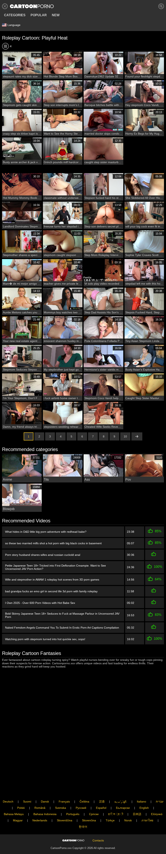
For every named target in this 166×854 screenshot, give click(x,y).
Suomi (27, 801)
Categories (15, 15)
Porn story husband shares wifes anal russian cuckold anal (42, 554)
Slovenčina (89, 820)
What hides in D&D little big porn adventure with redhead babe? (45, 531)
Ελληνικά (156, 814)
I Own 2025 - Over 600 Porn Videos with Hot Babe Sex (40, 602)
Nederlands (39, 820)
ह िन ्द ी (115, 814)
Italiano (141, 801)
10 (125, 436)
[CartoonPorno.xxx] (32, 6)
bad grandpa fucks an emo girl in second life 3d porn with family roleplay (51, 591)
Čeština (84, 801)
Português (72, 814)
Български (123, 807)
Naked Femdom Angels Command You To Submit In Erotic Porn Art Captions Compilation (62, 627)
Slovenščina (64, 820)
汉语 (102, 801)
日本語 (137, 814)
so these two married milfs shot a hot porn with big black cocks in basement (53, 543)
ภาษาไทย (147, 820)
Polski (21, 807)
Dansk (45, 801)
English (144, 807)
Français (64, 801)
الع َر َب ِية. (120, 801)
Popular (39, 15)
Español (101, 807)
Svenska (60, 807)
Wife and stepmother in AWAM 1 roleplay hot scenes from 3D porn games (52, 579)
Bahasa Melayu (14, 814)
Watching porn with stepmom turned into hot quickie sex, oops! (45, 639)
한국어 (83, 826)
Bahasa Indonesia (44, 814)
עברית (159, 801)
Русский (81, 807)
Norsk (128, 820)
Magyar (18, 820)
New (56, 15)
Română (39, 807)
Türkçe (110, 820)
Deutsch (8, 801)
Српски (94, 814)
